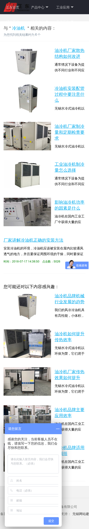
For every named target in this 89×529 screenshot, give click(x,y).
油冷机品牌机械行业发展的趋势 (69, 298)
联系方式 (37, 35)
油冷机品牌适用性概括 (69, 450)
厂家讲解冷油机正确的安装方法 (33, 240)
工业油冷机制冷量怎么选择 (69, 167)
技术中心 (37, 21)
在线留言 (12, 35)
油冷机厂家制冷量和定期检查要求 (69, 132)
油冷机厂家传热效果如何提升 (69, 374)
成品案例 (12, 21)
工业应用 (63, 7)
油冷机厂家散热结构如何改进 (69, 53)
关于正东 (63, 21)
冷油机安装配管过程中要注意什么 (69, 94)
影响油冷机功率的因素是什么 (69, 205)
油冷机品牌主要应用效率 (69, 412)
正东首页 (12, 7)
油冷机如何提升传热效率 (69, 336)
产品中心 (37, 7)
